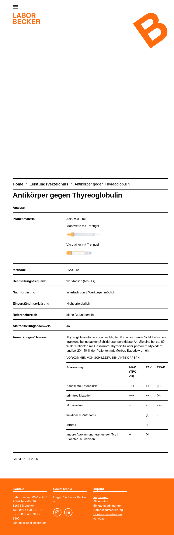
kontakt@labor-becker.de (29, 522)
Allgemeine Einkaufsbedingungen (107, 503)
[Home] (26, 19)
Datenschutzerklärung (108, 509)
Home (18, 184)
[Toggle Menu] (25, 7)
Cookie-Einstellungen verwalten (107, 516)
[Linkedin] (68, 513)
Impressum (100, 497)
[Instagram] (57, 513)
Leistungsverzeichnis (48, 184)
